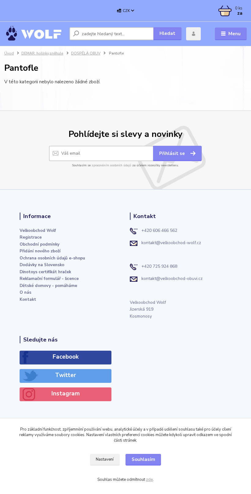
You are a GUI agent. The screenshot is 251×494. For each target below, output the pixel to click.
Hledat (167, 33)
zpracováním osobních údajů (111, 165)
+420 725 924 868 (159, 266)
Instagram (65, 394)
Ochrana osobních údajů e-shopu (52, 258)
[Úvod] (34, 34)
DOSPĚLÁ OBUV (85, 53)
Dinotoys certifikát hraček (45, 272)
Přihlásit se (172, 153)
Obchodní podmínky (39, 244)
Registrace (31, 237)
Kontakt (28, 299)
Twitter (65, 375)
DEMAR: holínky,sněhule (42, 53)
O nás (25, 292)
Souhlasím (143, 459)
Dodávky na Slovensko (42, 265)
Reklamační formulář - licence (49, 278)
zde (149, 479)
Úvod (9, 53)
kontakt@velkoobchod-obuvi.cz (172, 278)
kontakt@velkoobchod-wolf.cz (171, 243)
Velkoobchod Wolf (38, 230)
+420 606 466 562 (159, 230)
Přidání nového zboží (40, 251)
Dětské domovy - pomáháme (48, 285)
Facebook (66, 357)
